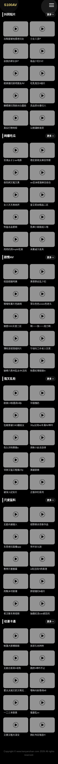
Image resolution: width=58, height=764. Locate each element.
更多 (50, 14)
